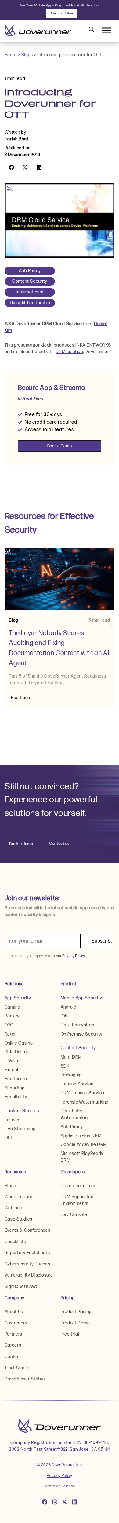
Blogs (27, 54)
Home (11, 54)
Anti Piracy (30, 270)
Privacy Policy (59, 1475)
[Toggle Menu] (106, 30)
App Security (18, 998)
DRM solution (69, 351)
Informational (29, 292)
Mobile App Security (81, 998)
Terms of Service (59, 1486)
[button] (11, 167)
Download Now (62, 13)
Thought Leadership (29, 302)
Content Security (29, 281)
